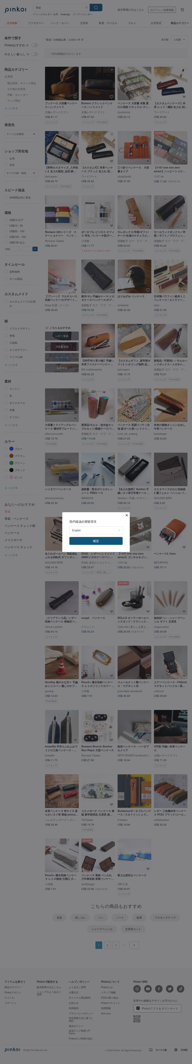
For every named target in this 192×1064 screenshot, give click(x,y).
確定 (96, 541)
